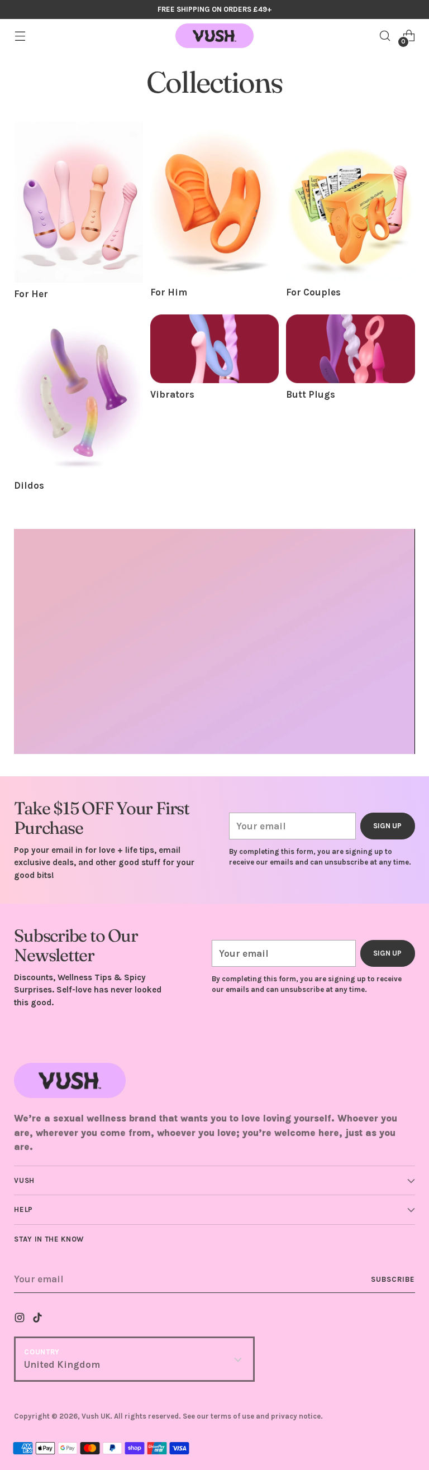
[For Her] (78, 202)
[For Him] (214, 201)
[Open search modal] (385, 36)
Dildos (29, 485)
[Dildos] (78, 394)
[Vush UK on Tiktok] (38, 1319)
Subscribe (393, 1279)
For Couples (313, 292)
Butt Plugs (310, 394)
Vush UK (96, 1416)
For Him (168, 292)
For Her (31, 293)
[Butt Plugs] (350, 348)
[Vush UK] (214, 35)
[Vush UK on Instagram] (20, 1319)
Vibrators (172, 394)
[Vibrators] (214, 348)
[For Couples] (350, 201)
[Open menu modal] (19, 36)
